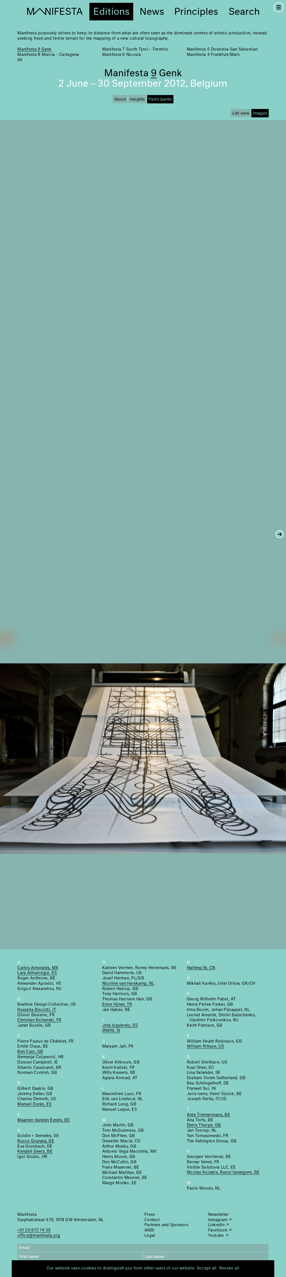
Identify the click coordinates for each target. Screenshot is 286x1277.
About (120, 99)
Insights (137, 99)
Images (260, 113)
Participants (160, 99)
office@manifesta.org (38, 1236)
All (19, 60)
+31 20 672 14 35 (34, 1230)
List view (240, 113)
